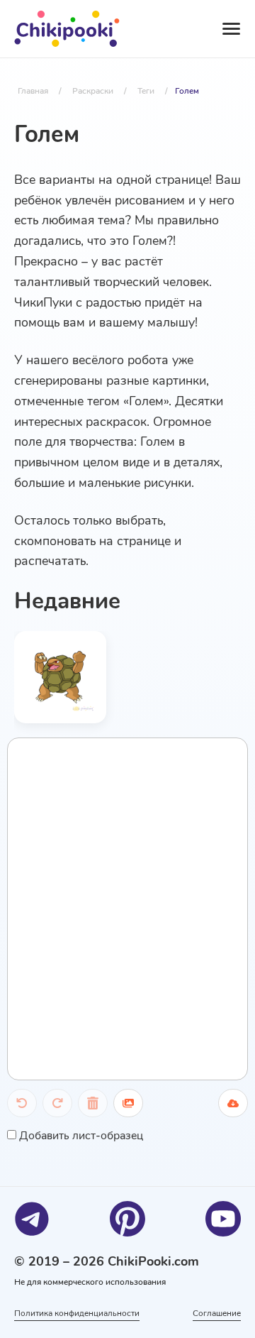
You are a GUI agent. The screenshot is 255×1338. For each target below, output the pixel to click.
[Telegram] (32, 1218)
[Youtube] (223, 1218)
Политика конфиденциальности (77, 1313)
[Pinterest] (127, 1218)
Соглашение (217, 1313)
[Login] (171, 29)
